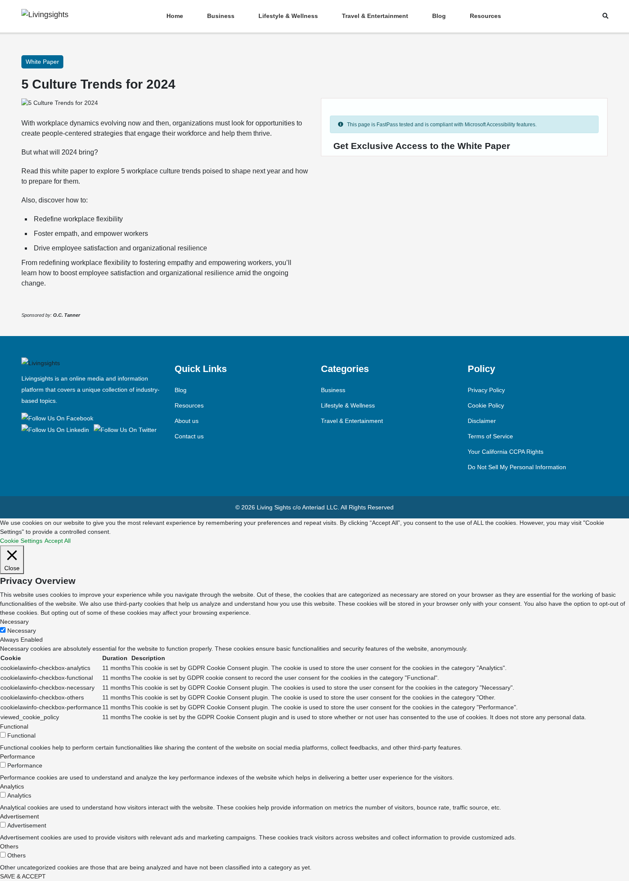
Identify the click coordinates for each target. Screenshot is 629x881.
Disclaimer (482, 420)
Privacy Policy (486, 390)
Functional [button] (14, 726)
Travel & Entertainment (375, 15)
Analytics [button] (12, 786)
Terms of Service (490, 436)
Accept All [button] (58, 540)
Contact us (189, 436)
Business (220, 15)
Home (174, 15)
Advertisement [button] (19, 816)
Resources (485, 15)
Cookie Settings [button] (21, 540)
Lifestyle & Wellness (288, 15)
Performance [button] (17, 756)
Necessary (21, 630)
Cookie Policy (486, 405)
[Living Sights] (58, 417)
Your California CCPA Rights (505, 451)
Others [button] (9, 846)
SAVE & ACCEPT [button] (23, 876)
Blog (439, 15)
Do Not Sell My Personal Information (517, 467)
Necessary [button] (14, 621)
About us (187, 420)
